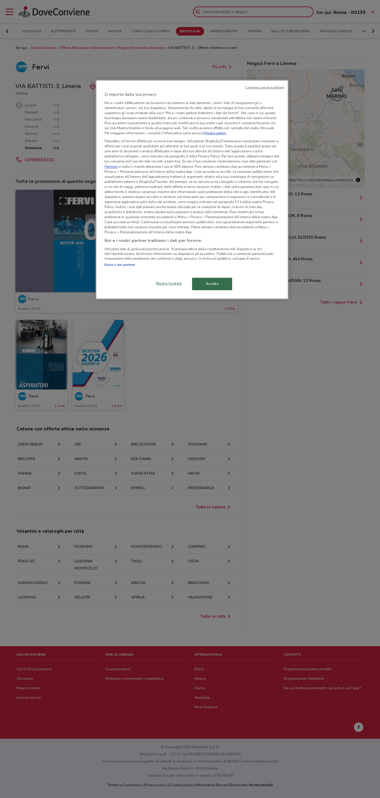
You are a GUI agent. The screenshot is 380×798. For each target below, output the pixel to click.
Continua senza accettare (264, 87)
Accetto (212, 283)
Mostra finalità (169, 283)
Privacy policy (215, 133)
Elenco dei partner (119, 264)
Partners (111, 166)
